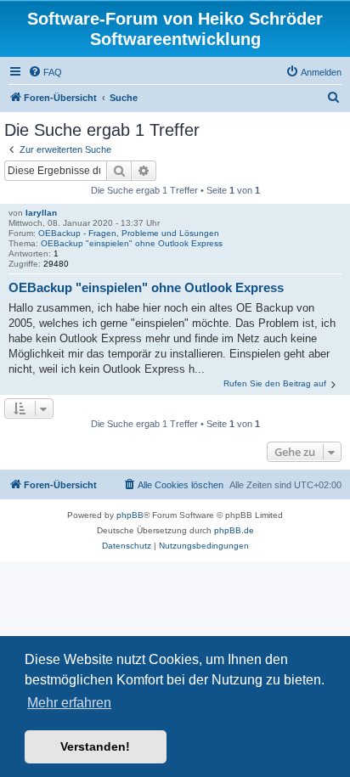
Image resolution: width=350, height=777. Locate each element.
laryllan (41, 212)
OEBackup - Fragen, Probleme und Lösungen (128, 233)
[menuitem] (45, 72)
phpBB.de (234, 530)
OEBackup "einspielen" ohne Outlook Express (132, 243)
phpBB (130, 515)
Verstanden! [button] (95, 746)
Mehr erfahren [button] (69, 702)
